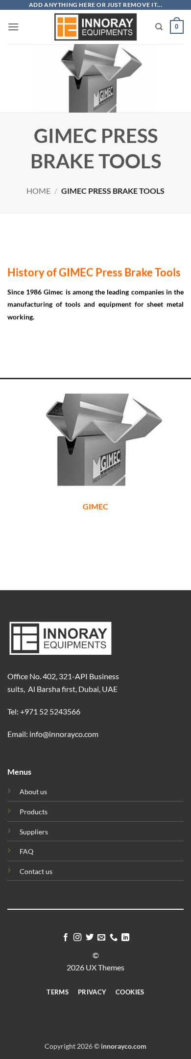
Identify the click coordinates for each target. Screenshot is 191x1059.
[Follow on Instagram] (77, 937)
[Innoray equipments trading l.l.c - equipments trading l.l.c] (95, 26)
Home (38, 190)
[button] (13, 27)
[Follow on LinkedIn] (125, 937)
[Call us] (114, 937)
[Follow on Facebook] (66, 937)
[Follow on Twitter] (90, 937)
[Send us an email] (101, 937)
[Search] (159, 27)
